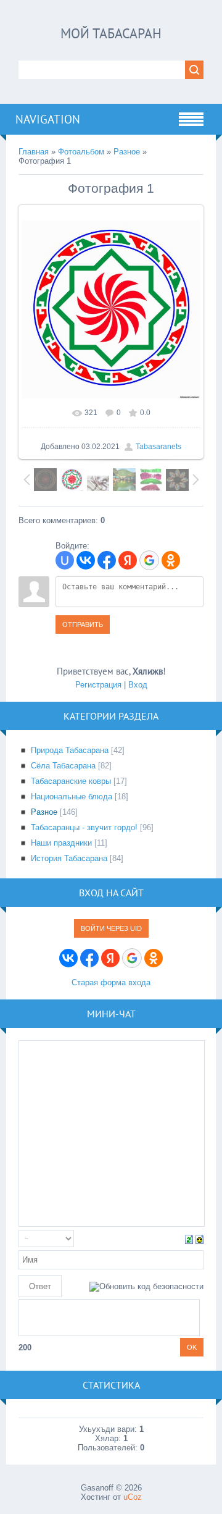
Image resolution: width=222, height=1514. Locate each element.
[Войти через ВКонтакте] (85, 560)
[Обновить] (189, 1238)
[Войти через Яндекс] (127, 560)
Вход (137, 684)
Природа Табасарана (70, 750)
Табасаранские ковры (71, 781)
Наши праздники (61, 842)
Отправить (82, 624)
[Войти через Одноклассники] (171, 560)
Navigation (47, 119)
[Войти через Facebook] (106, 560)
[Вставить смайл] (199, 1238)
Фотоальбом (81, 151)
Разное (126, 151)
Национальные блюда (71, 796)
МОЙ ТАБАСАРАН (111, 33)
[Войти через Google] (149, 560)
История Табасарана (69, 858)
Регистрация (98, 684)
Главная (33, 151)
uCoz (132, 1497)
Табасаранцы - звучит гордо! (84, 827)
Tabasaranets (158, 446)
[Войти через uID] (65, 560)
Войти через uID (111, 928)
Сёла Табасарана (63, 765)
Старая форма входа (111, 982)
